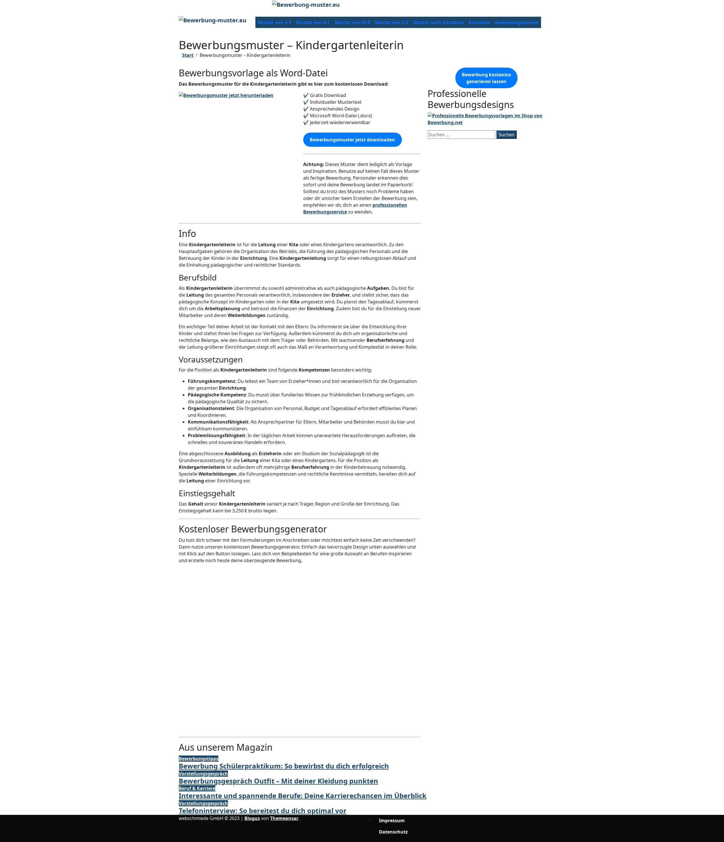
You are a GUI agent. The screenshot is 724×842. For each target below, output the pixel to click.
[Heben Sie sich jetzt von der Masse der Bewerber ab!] (486, 119)
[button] (300, 711)
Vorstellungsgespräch (203, 773)
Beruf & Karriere (197, 788)
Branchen (479, 22)
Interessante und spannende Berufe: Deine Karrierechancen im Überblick (302, 795)
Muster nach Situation (438, 22)
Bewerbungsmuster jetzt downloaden (352, 140)
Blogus (252, 818)
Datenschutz (393, 832)
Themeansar (284, 818)
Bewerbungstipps (198, 758)
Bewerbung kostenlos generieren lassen (486, 78)
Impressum (392, 820)
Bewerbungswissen (517, 22)
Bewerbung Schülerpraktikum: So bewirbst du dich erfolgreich (284, 765)
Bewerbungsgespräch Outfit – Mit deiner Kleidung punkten (278, 780)
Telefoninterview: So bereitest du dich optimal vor (262, 810)
